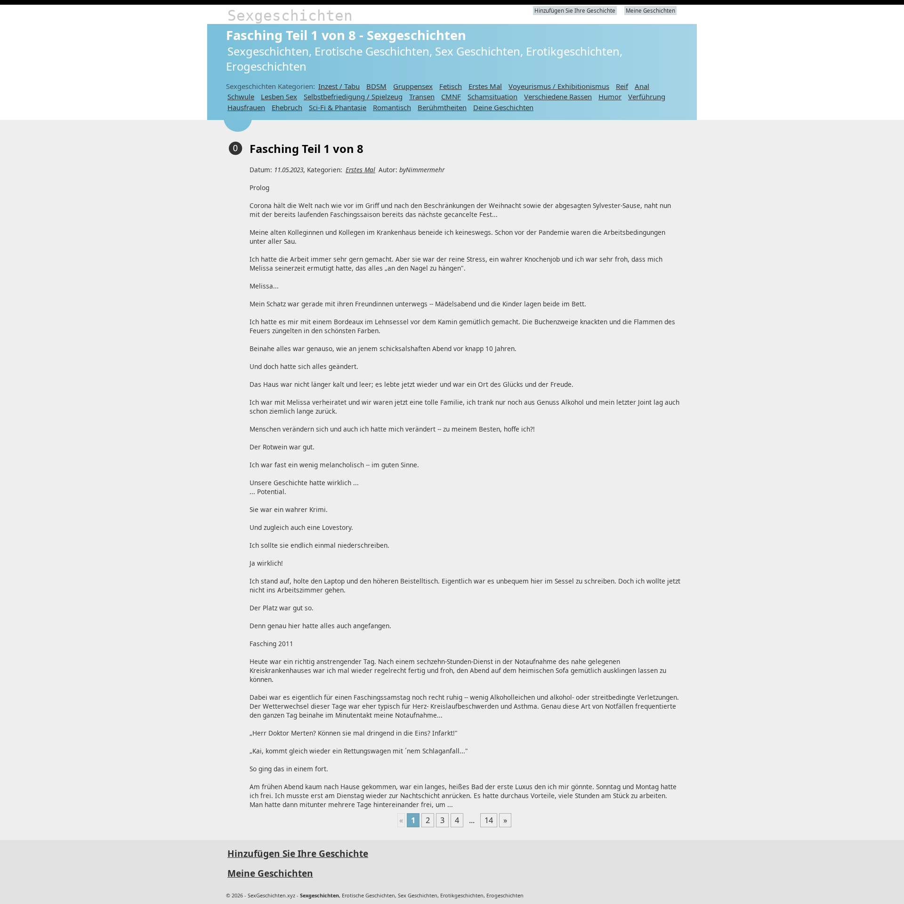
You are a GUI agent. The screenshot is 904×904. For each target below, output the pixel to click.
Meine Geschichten (650, 10)
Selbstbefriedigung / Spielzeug (353, 96)
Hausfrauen (246, 107)
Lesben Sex (279, 96)
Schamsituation (492, 96)
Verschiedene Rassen (558, 96)
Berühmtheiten (442, 107)
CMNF (451, 96)
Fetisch (450, 86)
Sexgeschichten (290, 15)
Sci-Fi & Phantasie (337, 107)
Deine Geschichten (503, 107)
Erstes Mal (485, 86)
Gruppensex (413, 86)
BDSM (376, 86)
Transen (422, 96)
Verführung (646, 96)
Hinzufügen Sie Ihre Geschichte (574, 10)
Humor (610, 96)
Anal (642, 86)
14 (488, 820)
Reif (622, 86)
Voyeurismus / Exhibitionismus (558, 86)
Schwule (240, 96)
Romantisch (392, 107)
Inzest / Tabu (339, 86)
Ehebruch (287, 107)
